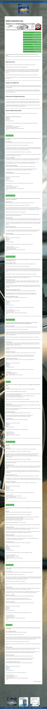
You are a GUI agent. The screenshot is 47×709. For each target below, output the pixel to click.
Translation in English (37, 32)
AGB (19, 707)
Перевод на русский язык (37, 39)
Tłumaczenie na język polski (36, 37)
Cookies (16, 707)
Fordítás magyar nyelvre (37, 46)
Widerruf (23, 707)
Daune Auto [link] (44, 1)
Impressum (6, 707)
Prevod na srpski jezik (37, 49)
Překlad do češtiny (38, 51)
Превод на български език (36, 44)
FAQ (26, 707)
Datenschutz (11, 707)
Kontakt (30, 707)
